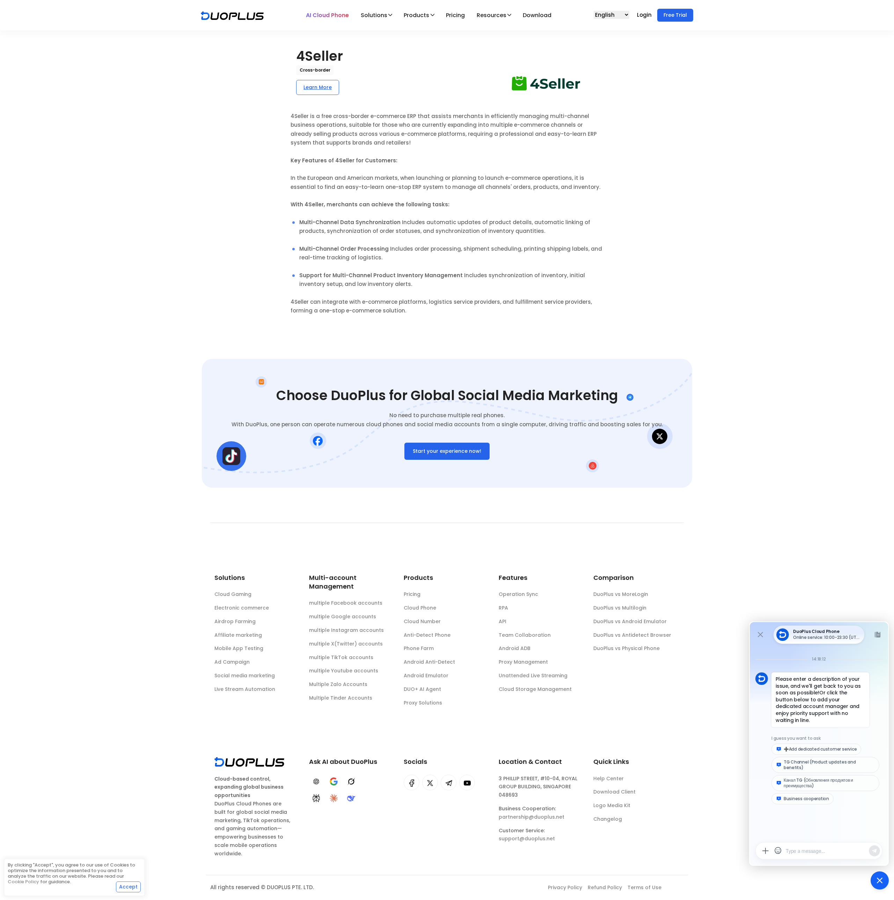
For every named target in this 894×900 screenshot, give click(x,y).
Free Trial (675, 15)
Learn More (317, 87)
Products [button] (416, 15)
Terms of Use (644, 887)
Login (645, 15)
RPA (503, 607)
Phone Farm (419, 648)
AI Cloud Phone (327, 15)
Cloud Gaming (232, 594)
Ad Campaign (232, 661)
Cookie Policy (23, 881)
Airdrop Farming (235, 621)
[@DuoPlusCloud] (467, 782)
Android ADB (514, 648)
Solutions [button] (374, 15)
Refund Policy (605, 887)
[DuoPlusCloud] (430, 782)
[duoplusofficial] (411, 782)
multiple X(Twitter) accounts (346, 643)
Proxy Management (523, 661)
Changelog (607, 819)
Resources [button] (491, 15)
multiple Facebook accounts (345, 602)
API (502, 621)
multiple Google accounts (342, 616)
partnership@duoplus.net (531, 816)
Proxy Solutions (423, 702)
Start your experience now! (447, 451)
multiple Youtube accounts (343, 670)
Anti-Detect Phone (427, 635)
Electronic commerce (241, 607)
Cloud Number (422, 621)
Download (537, 15)
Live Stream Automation (244, 689)
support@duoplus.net (527, 838)
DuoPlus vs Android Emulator (630, 621)
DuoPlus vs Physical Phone (626, 648)
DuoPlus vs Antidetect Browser (632, 635)
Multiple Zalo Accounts (338, 684)
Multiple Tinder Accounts (340, 697)
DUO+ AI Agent (422, 689)
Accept (128, 886)
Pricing (455, 15)
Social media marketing (244, 675)
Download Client (614, 791)
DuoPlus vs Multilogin (619, 607)
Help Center (608, 778)
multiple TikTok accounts (341, 657)
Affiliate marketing (238, 635)
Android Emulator (426, 675)
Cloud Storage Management (535, 689)
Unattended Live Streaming (533, 675)
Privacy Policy (565, 887)
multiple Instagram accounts (346, 630)
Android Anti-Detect (429, 661)
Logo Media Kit (611, 805)
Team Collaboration (525, 635)
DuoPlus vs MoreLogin (620, 594)
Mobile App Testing (238, 648)
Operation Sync (518, 594)
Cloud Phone (420, 607)
